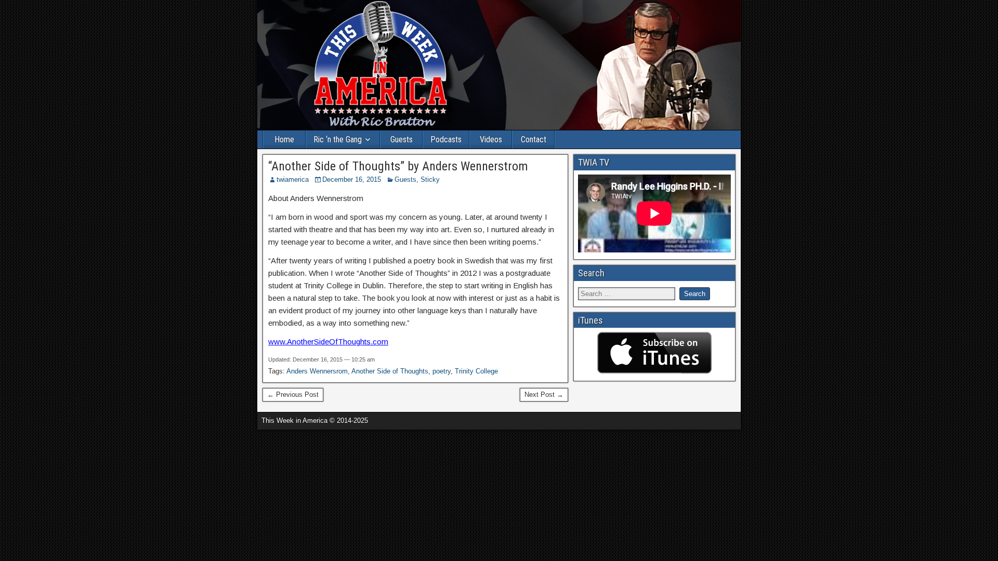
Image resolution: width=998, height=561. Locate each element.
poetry (441, 371)
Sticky (430, 179)
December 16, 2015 (351, 179)
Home (284, 139)
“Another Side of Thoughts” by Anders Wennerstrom (398, 166)
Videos (491, 139)
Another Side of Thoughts (389, 371)
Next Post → (543, 394)
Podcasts (446, 139)
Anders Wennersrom (317, 371)
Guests (401, 139)
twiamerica (293, 179)
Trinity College (476, 371)
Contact (533, 139)
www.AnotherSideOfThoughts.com (328, 341)
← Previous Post (293, 394)
